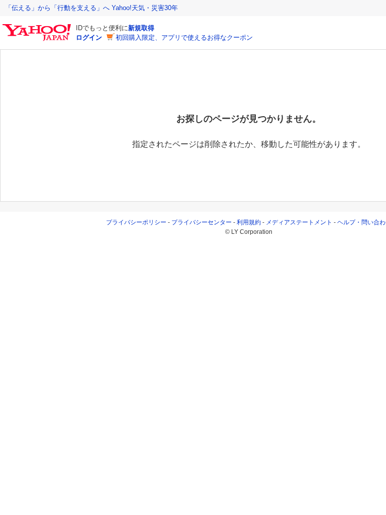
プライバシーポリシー (136, 222)
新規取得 (141, 28)
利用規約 (249, 222)
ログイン (89, 37)
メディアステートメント (299, 222)
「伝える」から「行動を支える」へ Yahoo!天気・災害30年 (91, 8)
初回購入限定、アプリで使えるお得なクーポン (184, 37)
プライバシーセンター (201, 222)
